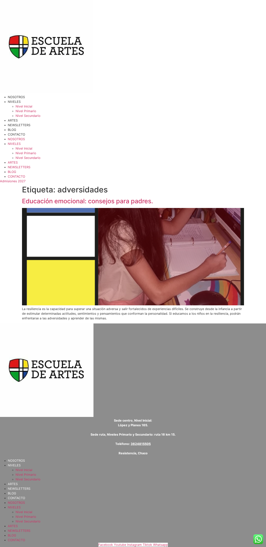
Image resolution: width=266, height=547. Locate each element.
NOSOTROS (16, 97)
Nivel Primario (26, 111)
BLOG (12, 130)
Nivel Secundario (28, 116)
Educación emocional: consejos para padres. (87, 201)
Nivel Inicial (24, 106)
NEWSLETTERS (19, 125)
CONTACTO (16, 134)
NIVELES (14, 102)
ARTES (13, 120)
